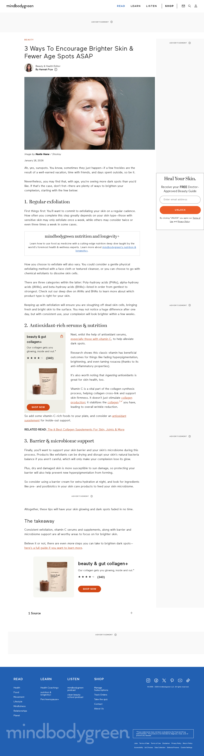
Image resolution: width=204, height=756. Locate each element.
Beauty (29, 40)
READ (121, 6)
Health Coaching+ (49, 688)
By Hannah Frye (44, 69)
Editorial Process (173, 747)
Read (18, 679)
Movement (19, 697)
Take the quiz (101, 699)
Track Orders (100, 695)
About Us (99, 708)
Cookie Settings (186, 747)
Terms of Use (156, 743)
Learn (46, 679)
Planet (17, 715)
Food (16, 692)
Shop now (38, 407)
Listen (73, 679)
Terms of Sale (144, 743)
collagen (113, 402)
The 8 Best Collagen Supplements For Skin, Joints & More (85, 429)
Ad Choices (149, 747)
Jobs (136, 743)
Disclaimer (166, 743)
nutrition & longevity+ (45, 693)
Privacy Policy (184, 221)
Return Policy (187, 743)
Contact (98, 704)
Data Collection (160, 747)
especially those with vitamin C (91, 339)
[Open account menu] (196, 6)
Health (17, 688)
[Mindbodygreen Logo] (19, 6)
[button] (55, 69)
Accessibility (138, 747)
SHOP (169, 6)
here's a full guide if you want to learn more (53, 547)
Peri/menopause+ (49, 699)
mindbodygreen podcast (75, 689)
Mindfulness (20, 706)
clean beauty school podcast (75, 696)
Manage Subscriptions (101, 689)
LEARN (136, 6)
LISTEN (151, 6)
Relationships (20, 711)
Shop (99, 679)
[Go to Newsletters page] (183, 6)
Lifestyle (18, 701)
